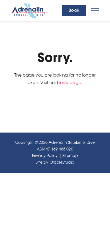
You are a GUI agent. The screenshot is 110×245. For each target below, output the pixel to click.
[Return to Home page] (34, 11)
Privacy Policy (45, 156)
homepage (69, 83)
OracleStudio (62, 163)
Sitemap (70, 156)
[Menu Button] (95, 10)
